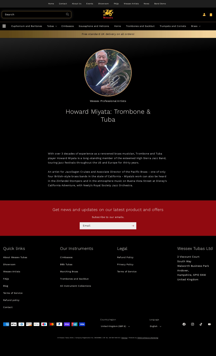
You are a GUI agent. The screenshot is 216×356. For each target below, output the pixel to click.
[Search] (68, 14)
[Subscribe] (132, 225)
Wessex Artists (11, 271)
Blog (5, 286)
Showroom (9, 264)
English (153, 326)
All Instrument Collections (75, 286)
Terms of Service (13, 293)
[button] (4, 26)
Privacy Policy (125, 264)
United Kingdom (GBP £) (113, 326)
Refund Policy (125, 257)
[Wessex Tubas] (108, 14)
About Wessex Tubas (15, 257)
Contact (7, 307)
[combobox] (36, 14)
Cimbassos (66, 257)
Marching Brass (69, 271)
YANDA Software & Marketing (147, 337)
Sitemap (124, 337)
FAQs (6, 279)
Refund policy (11, 300)
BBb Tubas (66, 264)
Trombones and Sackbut (74, 279)
